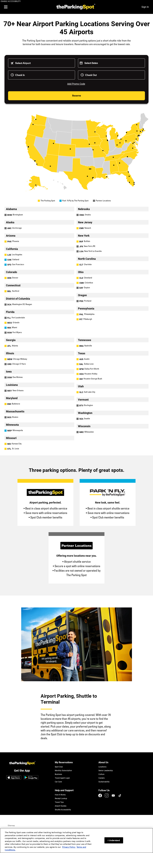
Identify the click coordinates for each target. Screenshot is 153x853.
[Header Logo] (75, 7)
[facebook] (100, 796)
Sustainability (104, 782)
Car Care (58, 782)
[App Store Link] (13, 777)
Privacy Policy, (69, 847)
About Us (103, 762)
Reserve (76, 95)
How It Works (60, 795)
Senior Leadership (105, 771)
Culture (101, 774)
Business (58, 774)
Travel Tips (59, 802)
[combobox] (43, 63)
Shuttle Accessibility (63, 810)
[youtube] (113, 796)
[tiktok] (120, 796)
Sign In (145, 7)
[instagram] (107, 796)
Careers (101, 778)
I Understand (114, 840)
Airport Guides (60, 806)
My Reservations (64, 762)
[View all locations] (76, 190)
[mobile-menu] (6, 7)
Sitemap (11, 825)
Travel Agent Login (62, 778)
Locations (102, 767)
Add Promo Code (76, 83)
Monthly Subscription (63, 771)
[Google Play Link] (30, 777)
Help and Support (64, 790)
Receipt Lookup (61, 798)
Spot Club (59, 767)
